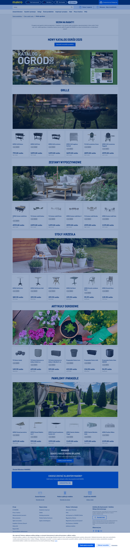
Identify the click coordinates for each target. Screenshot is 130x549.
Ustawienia (114, 545)
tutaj (56, 540)
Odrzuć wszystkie (103, 545)
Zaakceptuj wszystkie (86, 545)
